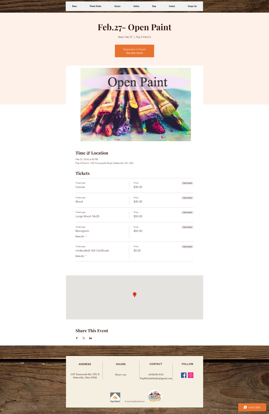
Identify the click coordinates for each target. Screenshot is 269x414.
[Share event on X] (83, 338)
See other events (134, 52)
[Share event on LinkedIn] (90, 338)
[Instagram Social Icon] (190, 375)
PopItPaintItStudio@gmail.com (156, 378)
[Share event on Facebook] (77, 338)
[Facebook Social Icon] (183, 375)
